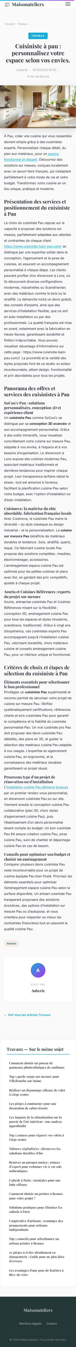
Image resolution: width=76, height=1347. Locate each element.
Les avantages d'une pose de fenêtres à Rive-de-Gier (36, 1272)
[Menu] (68, 4)
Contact (51, 1323)
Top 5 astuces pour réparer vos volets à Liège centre (36, 1137)
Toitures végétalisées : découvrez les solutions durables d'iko (35, 1151)
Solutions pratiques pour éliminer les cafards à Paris (35, 1209)
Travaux (22, 23)
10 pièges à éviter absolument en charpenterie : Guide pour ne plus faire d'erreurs (36, 1256)
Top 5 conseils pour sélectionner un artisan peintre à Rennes (34, 1241)
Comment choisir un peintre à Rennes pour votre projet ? (36, 1196)
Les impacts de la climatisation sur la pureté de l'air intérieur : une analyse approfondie (35, 1121)
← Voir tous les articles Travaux (27, 1015)
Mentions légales (30, 1323)
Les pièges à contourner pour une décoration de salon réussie (32, 1106)
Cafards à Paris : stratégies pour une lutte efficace (35, 1182)
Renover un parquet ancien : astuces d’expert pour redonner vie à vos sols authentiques (35, 1166)
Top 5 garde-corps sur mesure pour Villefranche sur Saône (34, 1078)
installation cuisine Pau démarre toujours (37, 787)
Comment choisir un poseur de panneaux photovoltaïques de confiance (37, 1065)
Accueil (9, 23)
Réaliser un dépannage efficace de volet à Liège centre (37, 1092)
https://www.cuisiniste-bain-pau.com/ (33, 246)
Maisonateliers (24, 4)
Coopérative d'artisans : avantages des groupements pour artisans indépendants (36, 1225)
